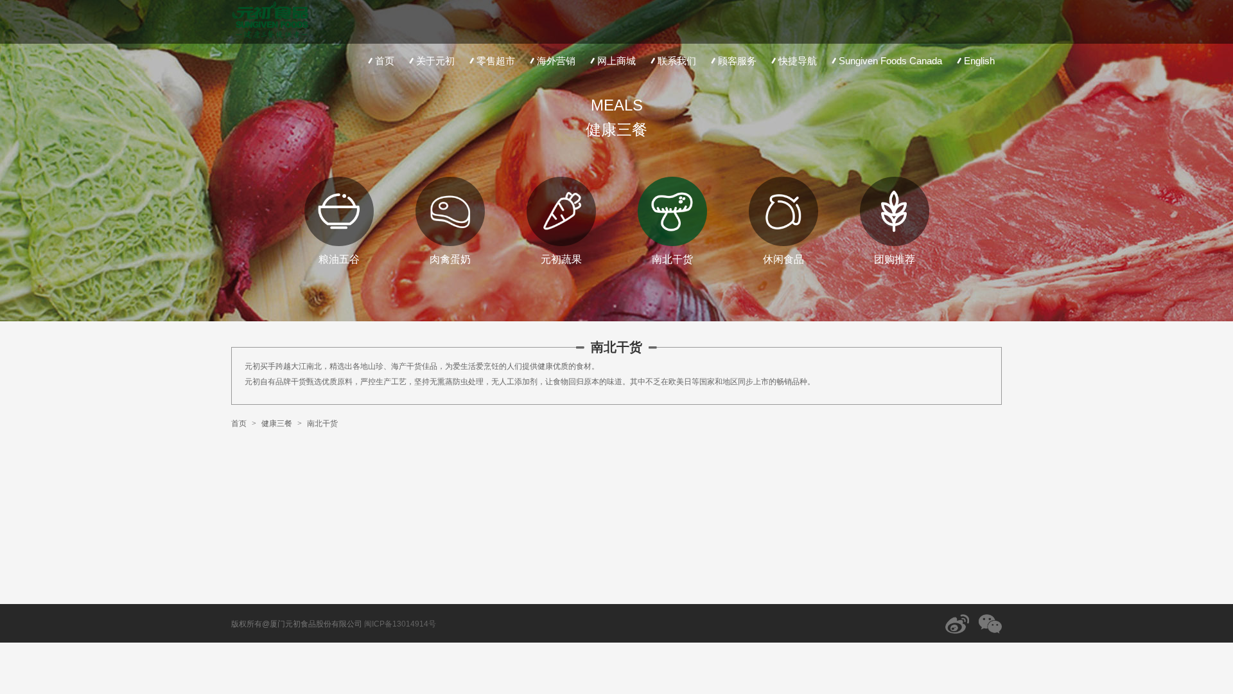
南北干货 (322, 423)
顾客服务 (737, 60)
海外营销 (556, 60)
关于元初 (435, 60)
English (979, 60)
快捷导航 (797, 60)
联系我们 (677, 60)
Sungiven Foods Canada (890, 60)
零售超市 (496, 60)
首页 (384, 60)
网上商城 (616, 60)
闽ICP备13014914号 (400, 623)
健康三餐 (276, 423)
